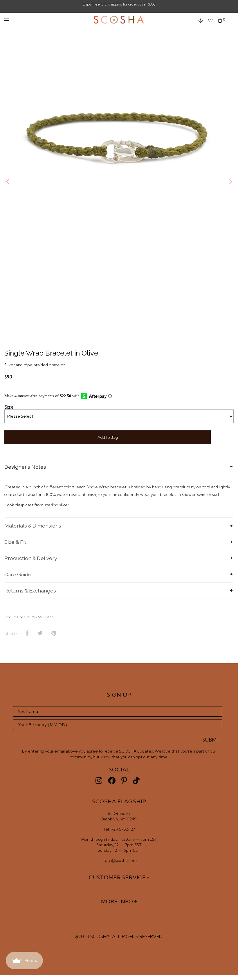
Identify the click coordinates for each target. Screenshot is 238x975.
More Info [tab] (117, 901)
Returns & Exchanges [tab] (30, 591)
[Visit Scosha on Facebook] (112, 780)
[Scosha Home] (118, 20)
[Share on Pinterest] (53, 633)
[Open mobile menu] (6, 20)
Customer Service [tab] (117, 877)
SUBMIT (211, 740)
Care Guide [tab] (17, 574)
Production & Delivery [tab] (30, 558)
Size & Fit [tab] (15, 542)
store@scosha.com (119, 860)
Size (9, 407)
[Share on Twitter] (40, 633)
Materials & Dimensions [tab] (32, 526)
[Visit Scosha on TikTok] (136, 780)
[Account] (201, 21)
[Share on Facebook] (27, 633)
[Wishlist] (210, 21)
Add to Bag (108, 437)
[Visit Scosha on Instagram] (98, 780)
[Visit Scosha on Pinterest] (124, 780)
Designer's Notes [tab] (25, 467)
